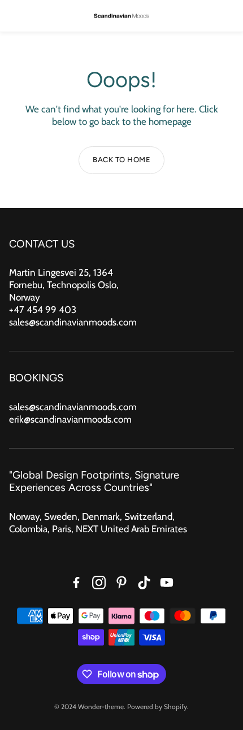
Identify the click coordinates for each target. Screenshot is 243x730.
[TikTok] (144, 582)
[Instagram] (99, 582)
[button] (16, 16)
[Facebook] (76, 582)
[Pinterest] (121, 582)
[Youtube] (166, 582)
